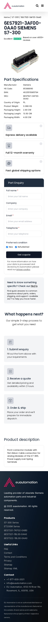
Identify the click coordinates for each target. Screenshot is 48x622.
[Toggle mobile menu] (42, 5)
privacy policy (23, 269)
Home (7, 17)
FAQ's (34, 286)
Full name (12, 190)
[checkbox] (7, 247)
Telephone (12, 228)
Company (11, 203)
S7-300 (15, 17)
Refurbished (23, 247)
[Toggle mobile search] (37, 5)
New (11, 247)
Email (10, 215)
